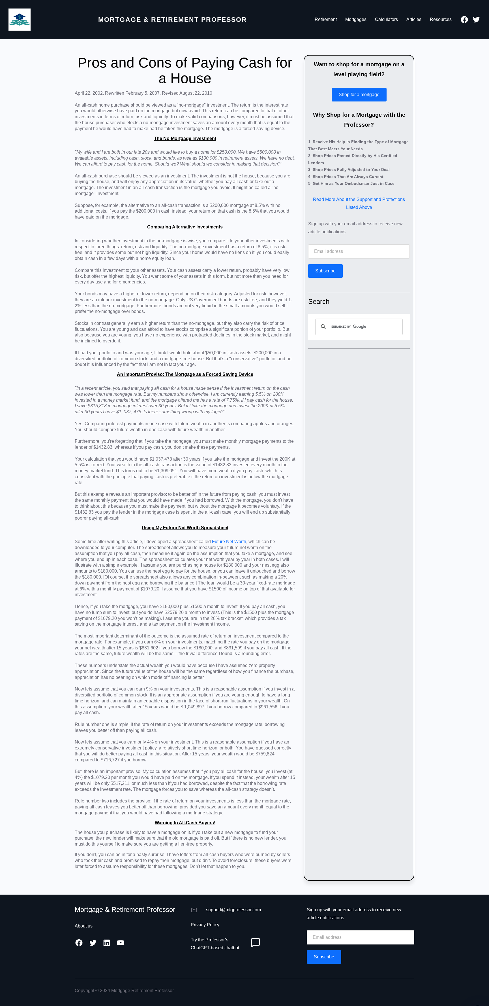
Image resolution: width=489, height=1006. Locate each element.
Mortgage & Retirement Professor (172, 19)
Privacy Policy (205, 924)
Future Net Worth (229, 541)
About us (84, 926)
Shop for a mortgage (359, 94)
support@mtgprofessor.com (233, 909)
